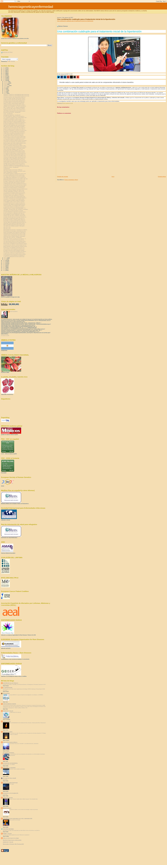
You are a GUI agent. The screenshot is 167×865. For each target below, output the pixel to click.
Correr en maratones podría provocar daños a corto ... (15, 145)
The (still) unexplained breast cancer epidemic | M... (14, 164)
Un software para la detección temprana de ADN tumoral (15, 189)
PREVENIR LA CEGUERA (9, 767)
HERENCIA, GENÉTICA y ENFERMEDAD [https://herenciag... (16, 94)
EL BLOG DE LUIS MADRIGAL (10, 763)
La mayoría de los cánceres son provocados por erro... (15, 245)
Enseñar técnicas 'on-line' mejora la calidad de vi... (14, 194)
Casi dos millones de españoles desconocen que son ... (15, 222)
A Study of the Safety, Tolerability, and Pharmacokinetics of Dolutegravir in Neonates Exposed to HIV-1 (24, 684)
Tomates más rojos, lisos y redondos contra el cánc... (14, 215)
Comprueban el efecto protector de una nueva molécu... (15, 185)
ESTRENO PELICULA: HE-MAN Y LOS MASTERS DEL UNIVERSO (24, 743)
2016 (4, 260)
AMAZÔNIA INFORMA (8, 829)
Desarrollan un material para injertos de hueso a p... (14, 218)
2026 (4, 67)
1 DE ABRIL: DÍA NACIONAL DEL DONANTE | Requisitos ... (16, 209)
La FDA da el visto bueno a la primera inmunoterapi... (14, 186)
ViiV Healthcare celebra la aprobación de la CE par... (14, 159)
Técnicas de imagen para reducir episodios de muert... (14, 157)
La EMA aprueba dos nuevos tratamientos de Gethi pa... (15, 183)
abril (5, 92)
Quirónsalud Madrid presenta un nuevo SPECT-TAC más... (15, 178)
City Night (12, 784)
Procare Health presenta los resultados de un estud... (14, 137)
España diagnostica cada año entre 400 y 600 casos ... (15, 160)
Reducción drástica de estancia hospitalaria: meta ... (14, 121)
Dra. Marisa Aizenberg (8, 752)
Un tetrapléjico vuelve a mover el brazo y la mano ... (14, 201)
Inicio (113, 176)
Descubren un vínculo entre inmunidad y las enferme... (15, 251)
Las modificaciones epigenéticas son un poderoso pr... (14, 177)
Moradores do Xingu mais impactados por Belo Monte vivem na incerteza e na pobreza (21, 830)
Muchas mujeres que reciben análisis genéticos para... (14, 143)
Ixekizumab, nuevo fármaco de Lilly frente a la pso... (14, 223)
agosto (5, 86)
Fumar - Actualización (8, 113)
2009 (4, 270)
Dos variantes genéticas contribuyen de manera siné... (15, 173)
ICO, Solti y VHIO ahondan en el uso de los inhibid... (14, 176)
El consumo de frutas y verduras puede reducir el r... (14, 219)
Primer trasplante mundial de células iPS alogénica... (14, 200)
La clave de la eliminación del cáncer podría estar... (14, 174)
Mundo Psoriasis (7, 808)
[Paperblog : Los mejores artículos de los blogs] (5, 421)
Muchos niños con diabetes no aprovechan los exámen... (15, 243)
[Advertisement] (70, 164)
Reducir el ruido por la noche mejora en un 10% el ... (14, 129)
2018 (4, 79)
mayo (5, 90)
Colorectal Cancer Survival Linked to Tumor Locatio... (14, 233)
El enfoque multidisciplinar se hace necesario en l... (14, 123)
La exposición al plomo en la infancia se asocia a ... (14, 206)
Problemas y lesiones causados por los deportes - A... (14, 238)
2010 (4, 268)
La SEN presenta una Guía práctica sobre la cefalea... (14, 254)
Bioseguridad (6, 693)
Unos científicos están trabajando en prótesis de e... (14, 248)
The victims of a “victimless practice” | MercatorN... (14, 225)
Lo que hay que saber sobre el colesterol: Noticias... (14, 108)
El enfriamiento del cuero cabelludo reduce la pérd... (14, 150)
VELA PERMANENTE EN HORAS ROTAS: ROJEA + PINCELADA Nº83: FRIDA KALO (28, 722)
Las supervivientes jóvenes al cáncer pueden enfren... (14, 241)
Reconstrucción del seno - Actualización (11, 112)
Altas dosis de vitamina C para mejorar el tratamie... (14, 126)
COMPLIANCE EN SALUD (15, 712)
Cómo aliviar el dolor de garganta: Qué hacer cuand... (14, 171)
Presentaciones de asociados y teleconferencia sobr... (14, 231)
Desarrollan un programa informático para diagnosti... (14, 220)
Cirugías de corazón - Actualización (10, 167)
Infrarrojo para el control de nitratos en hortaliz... (13, 210)
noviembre (6, 83)
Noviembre (5, 779)
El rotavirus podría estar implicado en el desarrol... (14, 195)
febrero (5, 257)
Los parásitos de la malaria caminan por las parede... (14, 192)
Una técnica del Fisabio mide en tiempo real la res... (14, 182)
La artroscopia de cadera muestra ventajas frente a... (14, 120)
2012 (4, 266)
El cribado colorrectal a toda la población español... (14, 250)
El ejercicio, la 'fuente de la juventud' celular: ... (13, 144)
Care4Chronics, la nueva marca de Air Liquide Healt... (14, 136)
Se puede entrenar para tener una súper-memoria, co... (15, 217)
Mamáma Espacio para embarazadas (12, 840)
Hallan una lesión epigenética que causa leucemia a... (14, 125)
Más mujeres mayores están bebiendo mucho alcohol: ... (15, 146)
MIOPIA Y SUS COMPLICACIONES (17, 769)
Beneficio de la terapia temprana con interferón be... (14, 187)
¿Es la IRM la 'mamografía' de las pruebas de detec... (14, 111)
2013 (4, 264)
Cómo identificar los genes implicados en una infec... (14, 214)
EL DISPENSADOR (7, 687)
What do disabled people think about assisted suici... (14, 224)
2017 (4, 80)
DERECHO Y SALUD (8, 711)
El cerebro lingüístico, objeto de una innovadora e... (14, 116)
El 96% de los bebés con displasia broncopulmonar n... (15, 122)
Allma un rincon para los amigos (11, 838)
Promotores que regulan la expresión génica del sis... (14, 204)
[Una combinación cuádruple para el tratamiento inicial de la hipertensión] (114, 54)
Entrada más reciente (62, 176)
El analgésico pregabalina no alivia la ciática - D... (13, 118)
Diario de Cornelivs (7, 731)
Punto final (5, 794)
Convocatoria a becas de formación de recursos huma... (15, 162)
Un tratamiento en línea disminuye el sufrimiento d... (14, 255)
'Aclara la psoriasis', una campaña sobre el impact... (14, 205)
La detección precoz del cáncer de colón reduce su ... (14, 127)
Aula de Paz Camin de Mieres (10, 742)
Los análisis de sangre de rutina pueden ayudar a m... (14, 154)
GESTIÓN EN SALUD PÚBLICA (10, 683)
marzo (5, 93)
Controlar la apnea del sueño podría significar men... (14, 101)
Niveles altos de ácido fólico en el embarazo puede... (14, 151)
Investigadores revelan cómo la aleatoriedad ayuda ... (14, 196)
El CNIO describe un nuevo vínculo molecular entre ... (14, 180)
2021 (4, 74)
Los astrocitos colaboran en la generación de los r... (14, 252)
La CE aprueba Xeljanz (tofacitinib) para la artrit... (13, 134)
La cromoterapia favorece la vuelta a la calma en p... (14, 203)
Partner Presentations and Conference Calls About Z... (14, 232)
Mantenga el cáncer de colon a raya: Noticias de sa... (14, 109)
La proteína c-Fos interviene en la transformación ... (14, 199)
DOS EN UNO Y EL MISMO (9, 764)
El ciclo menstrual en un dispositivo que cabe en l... (14, 213)
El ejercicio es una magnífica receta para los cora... (14, 247)
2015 (4, 261)
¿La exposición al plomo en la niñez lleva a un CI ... (14, 139)
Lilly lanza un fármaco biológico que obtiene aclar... (14, 190)
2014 (4, 263)
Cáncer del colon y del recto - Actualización (12, 237)
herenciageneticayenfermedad (30, 7)
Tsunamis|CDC (6, 168)
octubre (5, 84)
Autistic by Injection (8, 797)
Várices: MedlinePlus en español (10, 172)
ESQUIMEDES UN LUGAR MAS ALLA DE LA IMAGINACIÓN (17, 818)
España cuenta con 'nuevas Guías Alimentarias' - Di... (14, 208)
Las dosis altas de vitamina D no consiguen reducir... (14, 148)
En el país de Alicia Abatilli (9, 778)
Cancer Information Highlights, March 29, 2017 (13, 149)
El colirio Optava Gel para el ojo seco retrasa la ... (13, 135)
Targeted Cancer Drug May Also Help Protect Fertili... (14, 234)
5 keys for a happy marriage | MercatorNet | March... (14, 98)
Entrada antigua (162, 176)
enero (5, 259)
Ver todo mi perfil (5, 335)
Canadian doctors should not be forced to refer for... (14, 163)
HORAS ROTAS (7, 721)
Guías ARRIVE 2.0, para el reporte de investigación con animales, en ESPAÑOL (26, 694)
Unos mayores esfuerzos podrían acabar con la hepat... (15, 140)
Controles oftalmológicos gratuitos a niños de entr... (14, 191)
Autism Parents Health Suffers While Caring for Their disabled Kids (24, 799)
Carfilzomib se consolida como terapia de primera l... (14, 132)
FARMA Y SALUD (7, 833)
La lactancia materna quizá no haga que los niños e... (14, 104)
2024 (4, 70)
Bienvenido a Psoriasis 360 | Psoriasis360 (13, 844)
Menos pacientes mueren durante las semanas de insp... (15, 246)
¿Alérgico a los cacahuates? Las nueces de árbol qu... (14, 106)
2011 (4, 267)
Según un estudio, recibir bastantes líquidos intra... (14, 103)
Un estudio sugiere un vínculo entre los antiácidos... (14, 102)
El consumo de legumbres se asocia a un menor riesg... (15, 130)
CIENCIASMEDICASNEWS (9, 703)
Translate (13, 61)
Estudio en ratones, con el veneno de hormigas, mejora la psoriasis (24, 809)
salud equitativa (13, 311)
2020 (4, 76)
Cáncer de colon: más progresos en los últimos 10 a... (14, 155)
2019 (4, 77)
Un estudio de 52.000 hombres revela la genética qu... (14, 153)
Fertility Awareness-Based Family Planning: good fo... (14, 99)
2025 (4, 69)
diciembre (6, 81)
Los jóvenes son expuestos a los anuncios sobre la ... (14, 141)
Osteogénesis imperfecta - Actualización (11, 115)
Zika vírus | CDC (7, 227)
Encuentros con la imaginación (10, 793)
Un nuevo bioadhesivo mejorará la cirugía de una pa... (14, 211)
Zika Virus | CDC (7, 228)
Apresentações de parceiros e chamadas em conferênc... (15, 229)
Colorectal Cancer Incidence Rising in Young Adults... (14, 236)
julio (5, 88)
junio (5, 89)
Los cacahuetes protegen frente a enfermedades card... (15, 117)
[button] (58, 77)
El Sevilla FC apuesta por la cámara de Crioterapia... (14, 181)
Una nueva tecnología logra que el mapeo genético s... (14, 242)
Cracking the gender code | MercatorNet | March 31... (14, 97)
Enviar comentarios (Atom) (71, 179)
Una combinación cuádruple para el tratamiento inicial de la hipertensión (75, 21)
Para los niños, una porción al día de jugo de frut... (14, 239)
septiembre (6, 85)
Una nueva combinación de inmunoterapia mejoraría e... (15, 197)
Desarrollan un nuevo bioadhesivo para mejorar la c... (14, 158)
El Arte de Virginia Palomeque (10, 782)
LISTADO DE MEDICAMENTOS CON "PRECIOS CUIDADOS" (16, 834)
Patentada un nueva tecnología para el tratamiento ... (14, 131)
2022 (4, 73)
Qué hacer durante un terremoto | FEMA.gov (12, 169)
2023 (4, 72)
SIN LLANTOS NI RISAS (15, 819)
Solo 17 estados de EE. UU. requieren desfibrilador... (14, 107)
